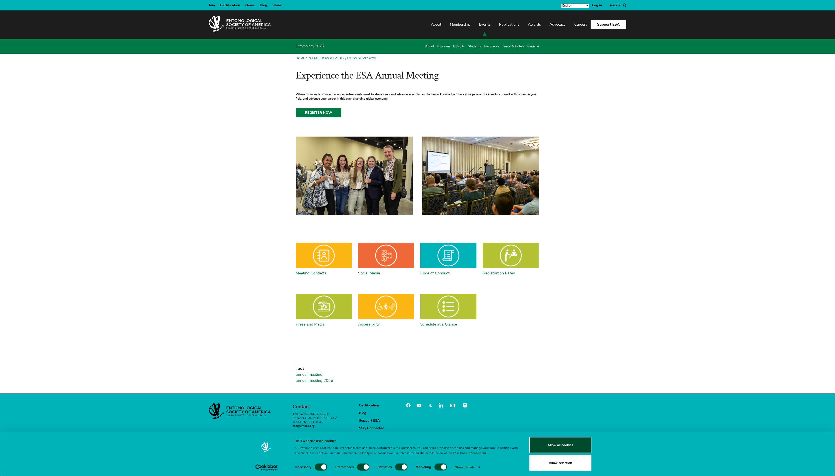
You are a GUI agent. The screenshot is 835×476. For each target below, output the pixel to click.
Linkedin (441, 405)
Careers (580, 24)
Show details (465, 467)
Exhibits (459, 46)
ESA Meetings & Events (325, 58)
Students (474, 46)
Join (212, 5)
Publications (509, 24)
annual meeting (309, 374)
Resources (491, 46)
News (250, 5)
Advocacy (557, 24)
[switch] (363, 466)
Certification (230, 5)
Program (443, 46)
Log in (597, 5)
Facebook (408, 405)
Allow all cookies (560, 445)
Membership (460, 24)
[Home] (240, 24)
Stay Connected (371, 428)
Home (300, 58)
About (436, 24)
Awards (534, 24)
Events (484, 24)
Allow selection (560, 462)
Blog (263, 5)
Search (614, 5)
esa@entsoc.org (303, 426)
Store (276, 5)
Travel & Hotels (513, 46)
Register (533, 46)
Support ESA (608, 24)
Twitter (430, 405)
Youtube (419, 405)
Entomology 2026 (361, 58)
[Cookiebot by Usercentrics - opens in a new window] (266, 467)
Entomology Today (453, 405)
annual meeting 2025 (314, 380)
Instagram (464, 405)
